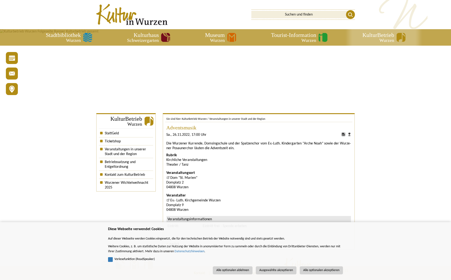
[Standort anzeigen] (349, 135)
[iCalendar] (344, 135)
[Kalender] (12, 58)
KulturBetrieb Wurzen (194, 119)
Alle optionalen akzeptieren (321, 270)
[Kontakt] (12, 74)
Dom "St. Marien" (183, 178)
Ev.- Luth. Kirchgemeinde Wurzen (195, 200)
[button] (68, 37)
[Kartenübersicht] (12, 89)
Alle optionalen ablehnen (232, 270)
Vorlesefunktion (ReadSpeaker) (134, 259)
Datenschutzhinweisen (189, 251)
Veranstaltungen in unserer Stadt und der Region (237, 119)
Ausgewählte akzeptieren (276, 270)
